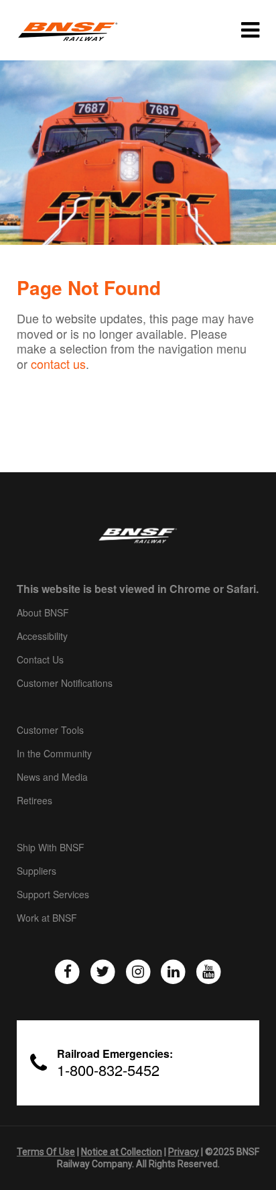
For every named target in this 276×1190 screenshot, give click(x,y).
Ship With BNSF (50, 848)
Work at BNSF (47, 918)
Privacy (183, 1151)
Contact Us (40, 660)
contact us (58, 363)
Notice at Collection (121, 1151)
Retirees (34, 801)
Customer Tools (50, 730)
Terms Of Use (46, 1151)
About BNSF (43, 613)
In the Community (54, 754)
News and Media (52, 777)
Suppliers (36, 871)
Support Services (53, 895)
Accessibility (42, 637)
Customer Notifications (65, 684)
